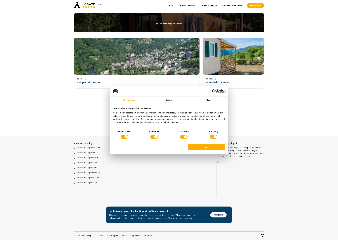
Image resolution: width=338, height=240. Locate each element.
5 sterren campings (187, 5)
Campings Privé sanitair (232, 5)
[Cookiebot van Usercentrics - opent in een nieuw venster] (214, 91)
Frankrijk (168, 23)
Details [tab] (169, 100)
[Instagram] (262, 235)
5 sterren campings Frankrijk (86, 158)
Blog (171, 5)
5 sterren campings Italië (84, 153)
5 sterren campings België (85, 183)
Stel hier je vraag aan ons (117, 236)
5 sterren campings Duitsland (86, 178)
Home (159, 23)
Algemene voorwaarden (142, 236)
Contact (100, 236)
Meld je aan (218, 215)
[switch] (154, 137)
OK (206, 147)
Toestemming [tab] (129, 100)
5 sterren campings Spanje (85, 168)
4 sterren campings (209, 5)
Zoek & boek (255, 5)
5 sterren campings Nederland (87, 148)
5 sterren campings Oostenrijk (87, 173)
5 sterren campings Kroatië (85, 163)
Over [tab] (208, 100)
